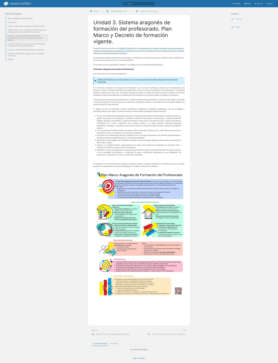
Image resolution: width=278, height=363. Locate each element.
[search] (139, 4)
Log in (270, 3)
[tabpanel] (139, 349)
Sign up (259, 3)
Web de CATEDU (139, 358)
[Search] (125, 4)
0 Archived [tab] (114, 343)
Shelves (237, 3)
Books (249, 3)
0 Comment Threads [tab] (100, 343)
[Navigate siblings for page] (132, 11)
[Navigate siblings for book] (102, 11)
